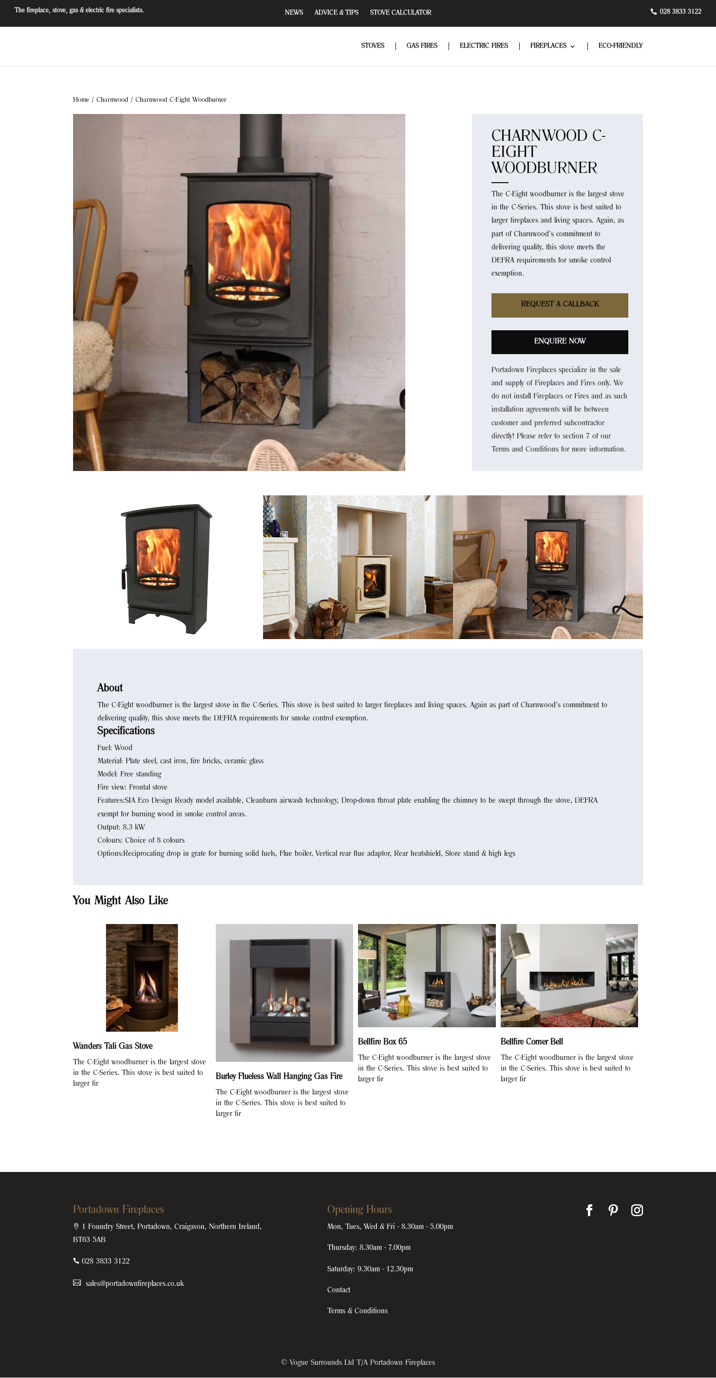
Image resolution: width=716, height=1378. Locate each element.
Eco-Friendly (621, 46)
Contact (338, 1290)
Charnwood (112, 100)
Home (81, 100)
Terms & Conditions (357, 1311)
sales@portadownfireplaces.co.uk (133, 1284)
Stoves (372, 46)
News (294, 13)
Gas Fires (422, 46)
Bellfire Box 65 (382, 1042)
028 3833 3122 (679, 12)
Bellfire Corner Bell (532, 1042)
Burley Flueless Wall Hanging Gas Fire (279, 1077)
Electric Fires (484, 46)
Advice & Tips (336, 13)
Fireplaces (548, 46)
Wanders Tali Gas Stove (112, 1046)
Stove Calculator (400, 13)
